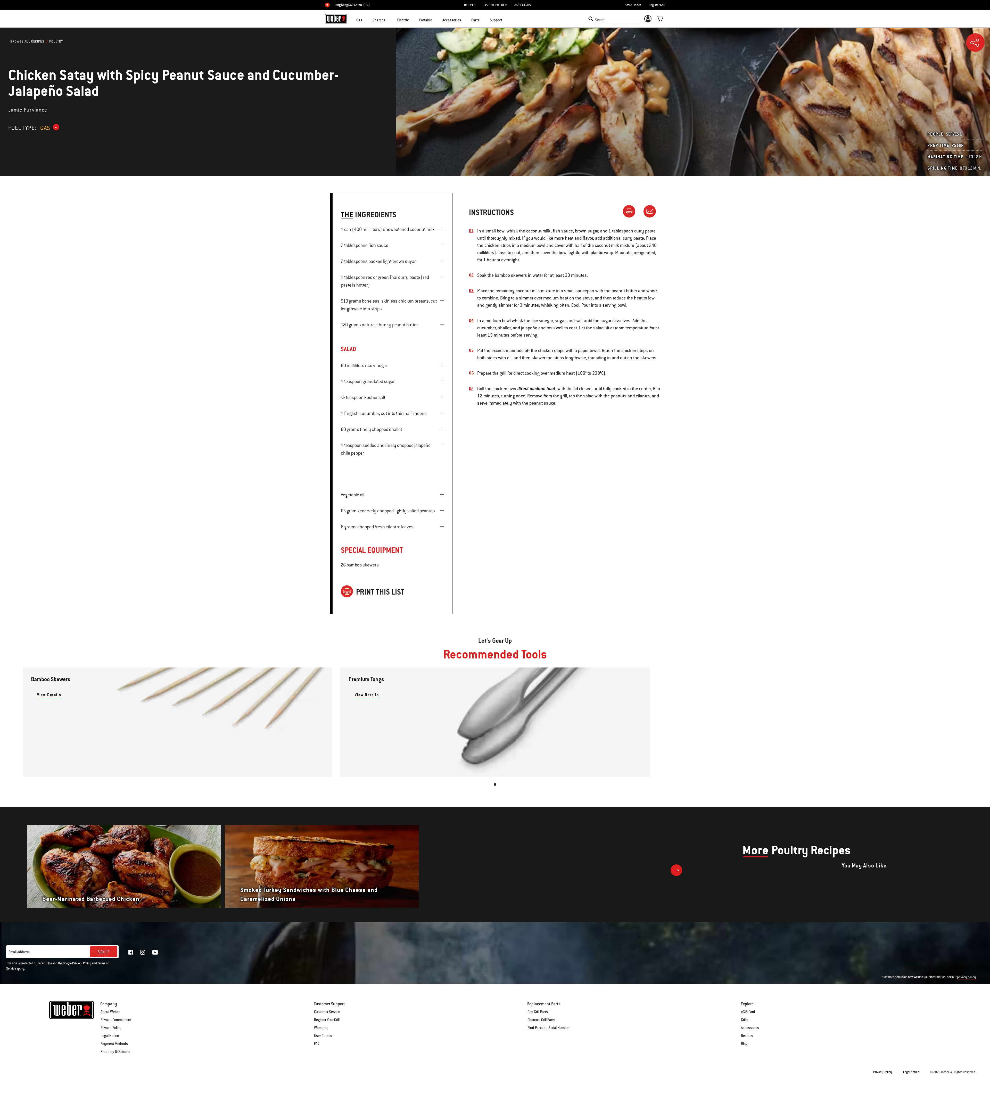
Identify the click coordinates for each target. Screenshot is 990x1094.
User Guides (323, 1035)
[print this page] (631, 211)
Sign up (104, 952)
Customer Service (327, 1011)
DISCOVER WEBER (495, 5)
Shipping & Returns (115, 1051)
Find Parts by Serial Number (548, 1027)
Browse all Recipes (27, 41)
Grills (744, 1019)
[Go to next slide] (676, 870)
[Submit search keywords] (591, 19)
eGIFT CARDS (522, 5)
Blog (744, 1043)
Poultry (56, 41)
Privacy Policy (81, 963)
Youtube (155, 952)
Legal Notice (110, 1035)
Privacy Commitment (116, 1019)
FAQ (316, 1043)
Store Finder (633, 5)
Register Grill (657, 5)
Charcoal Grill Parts (541, 1019)
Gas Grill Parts (537, 1011)
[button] (365, 19)
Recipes (747, 1035)
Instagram (142, 952)
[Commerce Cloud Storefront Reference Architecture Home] (336, 18)
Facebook (131, 952)
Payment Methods (114, 1043)
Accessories (750, 1027)
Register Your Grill (327, 1019)
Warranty (321, 1027)
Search (600, 20)
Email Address (19, 952)
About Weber (110, 1011)
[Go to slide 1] (495, 784)
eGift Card (748, 1011)
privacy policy (966, 977)
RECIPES (470, 5)
